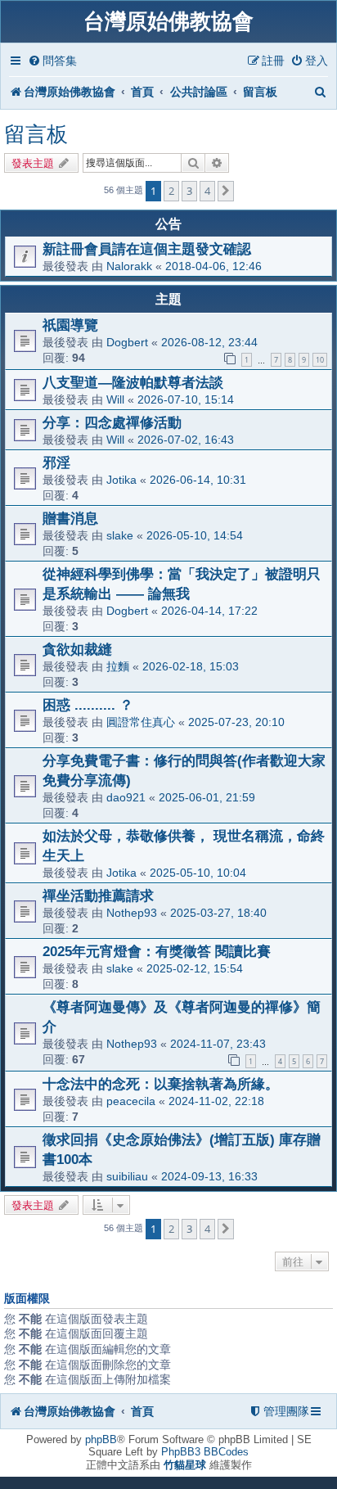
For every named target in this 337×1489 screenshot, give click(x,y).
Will (115, 399)
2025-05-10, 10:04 (198, 872)
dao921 (126, 797)
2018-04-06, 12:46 (213, 266)
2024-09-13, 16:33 (209, 1176)
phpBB (101, 1439)
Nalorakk (129, 266)
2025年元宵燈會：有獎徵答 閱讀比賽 (157, 951)
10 (320, 359)
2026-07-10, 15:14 (185, 399)
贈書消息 (70, 518)
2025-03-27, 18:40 (218, 912)
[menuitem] (52, 61)
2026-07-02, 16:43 (185, 439)
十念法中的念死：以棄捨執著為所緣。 (161, 1084)
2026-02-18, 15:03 (190, 666)
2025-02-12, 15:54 (194, 968)
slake (119, 535)
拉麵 (117, 666)
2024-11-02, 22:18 (216, 1101)
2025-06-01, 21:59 (207, 797)
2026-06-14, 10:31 (198, 479)
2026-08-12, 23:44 (209, 342)
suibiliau (127, 1176)
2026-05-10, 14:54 (194, 535)
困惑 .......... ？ (88, 705)
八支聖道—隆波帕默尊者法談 (133, 382)
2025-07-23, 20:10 (236, 722)
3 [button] (189, 190)
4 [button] (207, 190)
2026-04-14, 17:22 (209, 610)
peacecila (130, 1101)
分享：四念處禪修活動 (112, 422)
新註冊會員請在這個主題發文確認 (147, 249)
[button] (226, 191)
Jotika (121, 479)
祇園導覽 (70, 325)
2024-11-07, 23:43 (218, 1043)
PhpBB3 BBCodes (205, 1452)
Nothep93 (131, 912)
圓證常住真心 (140, 722)
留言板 (36, 134)
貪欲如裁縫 (77, 649)
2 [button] (171, 190)
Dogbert (127, 342)
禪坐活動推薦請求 (98, 895)
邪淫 (56, 462)
